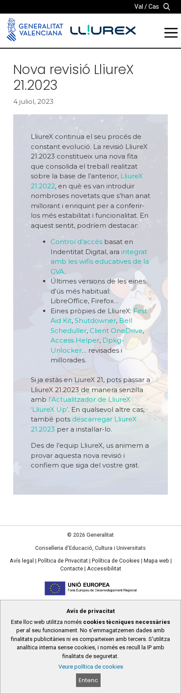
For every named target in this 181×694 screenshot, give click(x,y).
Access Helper (75, 340)
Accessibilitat (104, 569)
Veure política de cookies (90, 666)
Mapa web (156, 561)
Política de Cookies (116, 561)
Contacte (71, 569)
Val (138, 6)
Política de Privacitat (63, 561)
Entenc (88, 680)
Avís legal (22, 561)
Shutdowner (95, 320)
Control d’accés (76, 241)
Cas (153, 6)
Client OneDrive (116, 330)
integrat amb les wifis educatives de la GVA (100, 262)
